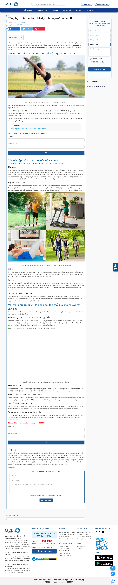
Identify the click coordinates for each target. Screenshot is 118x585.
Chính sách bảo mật (60, 580)
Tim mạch (34, 25)
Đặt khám (116, 269)
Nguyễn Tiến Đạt (17, 25)
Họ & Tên (11, 137)
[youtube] (103, 532)
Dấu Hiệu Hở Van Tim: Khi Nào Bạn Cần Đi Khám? (29, 129)
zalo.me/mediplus (100, 536)
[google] (99, 532)
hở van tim (80, 105)
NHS (40, 283)
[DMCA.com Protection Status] (50, 559)
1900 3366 (46, 541)
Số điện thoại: (12, 144)
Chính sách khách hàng (43, 580)
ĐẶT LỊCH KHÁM (44, 551)
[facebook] (96, 532)
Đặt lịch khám (103, 4)
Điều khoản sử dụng (76, 580)
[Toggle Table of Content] (20, 37)
